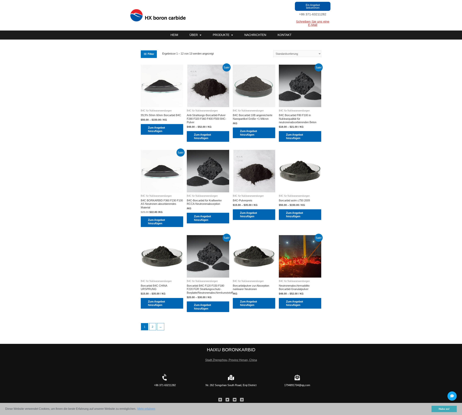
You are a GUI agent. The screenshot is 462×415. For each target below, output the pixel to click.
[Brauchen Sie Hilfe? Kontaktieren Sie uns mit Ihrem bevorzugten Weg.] (452, 396)
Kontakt (284, 35)
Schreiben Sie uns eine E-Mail (312, 23)
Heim (174, 35)
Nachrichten (255, 35)
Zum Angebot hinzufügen (156, 129)
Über (193, 35)
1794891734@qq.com (297, 385)
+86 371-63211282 (312, 14)
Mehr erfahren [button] (146, 408)
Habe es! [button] (444, 408)
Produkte (221, 35)
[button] (312, 6)
